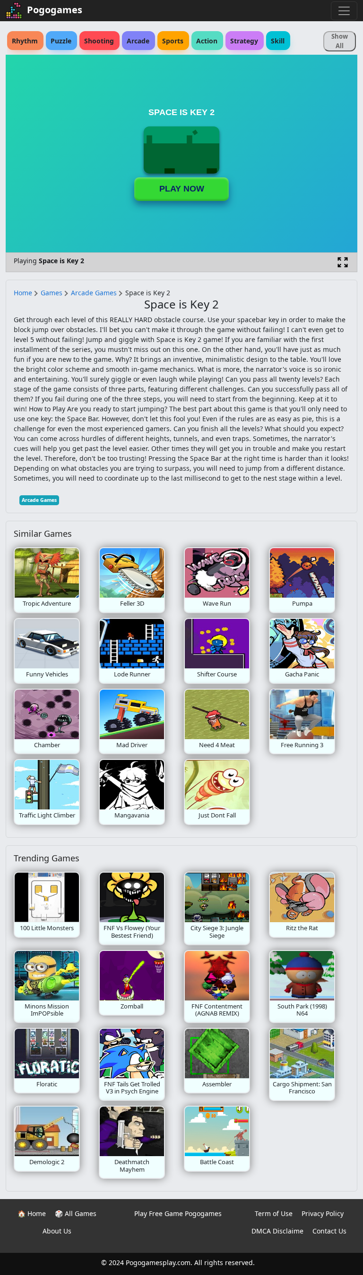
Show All (339, 41)
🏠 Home (31, 1213)
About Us (57, 1230)
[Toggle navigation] (344, 10)
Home (23, 292)
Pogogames (54, 9)
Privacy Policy (323, 1213)
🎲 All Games (75, 1213)
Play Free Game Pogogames (178, 1213)
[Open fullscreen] (342, 262)
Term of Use (274, 1213)
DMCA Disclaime (277, 1230)
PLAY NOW (181, 188)
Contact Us (329, 1230)
